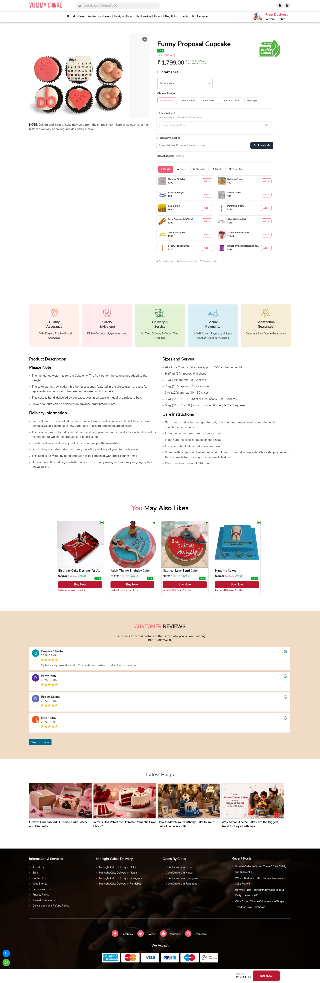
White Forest (188, 100)
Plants (184, 16)
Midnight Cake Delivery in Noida (118, 872)
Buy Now (80, 584)
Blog (35, 872)
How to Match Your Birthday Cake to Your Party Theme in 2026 (259, 893)
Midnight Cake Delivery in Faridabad (120, 883)
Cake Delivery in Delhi (179, 867)
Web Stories (39, 883)
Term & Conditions (43, 900)
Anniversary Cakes (99, 16)
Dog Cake (171, 16)
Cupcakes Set (167, 72)
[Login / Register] (280, 5)
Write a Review (40, 742)
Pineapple (252, 100)
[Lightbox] (144, 39)
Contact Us (39, 878)
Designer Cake (123, 16)
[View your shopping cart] (287, 5)
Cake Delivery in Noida (179, 872)
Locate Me (264, 145)
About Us (38, 867)
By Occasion (143, 16)
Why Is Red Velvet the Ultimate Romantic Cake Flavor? (259, 881)
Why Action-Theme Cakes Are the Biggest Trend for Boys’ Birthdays (260, 904)
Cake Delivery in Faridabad (181, 883)
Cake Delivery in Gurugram (182, 878)
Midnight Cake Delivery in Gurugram (120, 878)
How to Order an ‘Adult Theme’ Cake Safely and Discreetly (260, 869)
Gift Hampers (200, 16)
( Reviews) (166, 55)
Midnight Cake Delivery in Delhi (117, 867)
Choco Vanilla (167, 100)
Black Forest (208, 100)
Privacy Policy (40, 894)
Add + (207, 181)
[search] (79, 6)
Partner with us (41, 889)
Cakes (158, 16)
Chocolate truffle (231, 100)
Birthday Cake (76, 16)
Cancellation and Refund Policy (50, 905)
